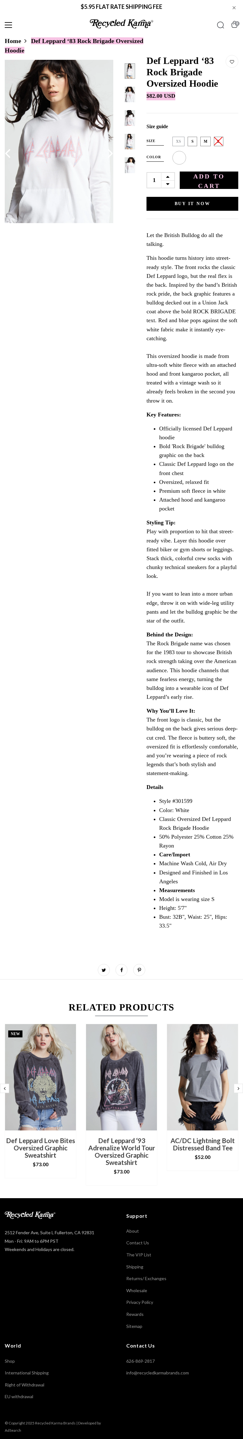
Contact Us (137, 1242)
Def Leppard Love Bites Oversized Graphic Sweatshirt (40, 1147)
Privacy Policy (139, 1302)
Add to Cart (209, 181)
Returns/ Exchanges (146, 1278)
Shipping (134, 1266)
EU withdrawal (19, 1396)
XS (178, 141)
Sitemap (134, 1326)
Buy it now (192, 203)
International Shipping (27, 1372)
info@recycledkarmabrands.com (157, 1372)
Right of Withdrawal (24, 1384)
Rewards (135, 1314)
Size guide (157, 126)
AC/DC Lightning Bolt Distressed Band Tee (203, 1144)
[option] (59, 141)
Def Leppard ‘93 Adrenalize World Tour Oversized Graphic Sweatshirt (121, 1151)
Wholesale (136, 1290)
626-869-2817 (140, 1361)
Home (13, 40)
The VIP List (138, 1254)
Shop (10, 1361)
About (132, 1231)
